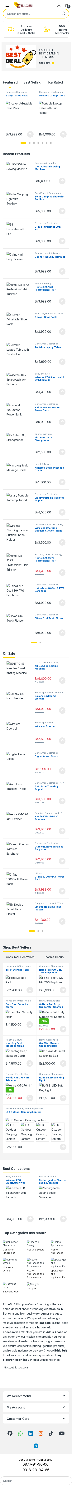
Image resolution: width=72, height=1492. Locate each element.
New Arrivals (45, 1000)
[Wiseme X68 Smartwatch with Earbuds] (19, 384)
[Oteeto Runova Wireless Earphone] (19, 853)
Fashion (39, 554)
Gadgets (39, 903)
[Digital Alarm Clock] (19, 763)
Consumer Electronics (51, 92)
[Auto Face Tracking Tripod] (19, 793)
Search (63, 13)
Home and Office (54, 313)
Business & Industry (45, 163)
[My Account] (59, 5)
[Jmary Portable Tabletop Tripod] (19, 504)
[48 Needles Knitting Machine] (19, 672)
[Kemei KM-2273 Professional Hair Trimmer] (19, 564)
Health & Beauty (52, 253)
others (38, 873)
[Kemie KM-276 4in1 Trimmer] (19, 823)
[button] (23, 143)
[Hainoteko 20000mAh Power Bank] (19, 414)
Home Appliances (44, 692)
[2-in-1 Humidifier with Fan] (19, 233)
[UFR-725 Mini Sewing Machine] (19, 173)
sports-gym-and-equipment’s (44, 435)
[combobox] (30, 13)
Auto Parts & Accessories (48, 193)
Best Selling (32, 82)
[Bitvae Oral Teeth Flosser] (19, 625)
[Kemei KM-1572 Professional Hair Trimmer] (19, 294)
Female (39, 253)
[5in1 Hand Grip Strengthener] (19, 444)
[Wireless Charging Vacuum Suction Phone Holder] (19, 534)
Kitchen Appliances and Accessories (50, 693)
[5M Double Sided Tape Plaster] (19, 913)
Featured (10, 82)
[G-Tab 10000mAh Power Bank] (19, 883)
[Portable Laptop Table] (19, 354)
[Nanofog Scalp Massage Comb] (19, 474)
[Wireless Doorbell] (19, 733)
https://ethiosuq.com (15, 1367)
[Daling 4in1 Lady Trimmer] (19, 263)
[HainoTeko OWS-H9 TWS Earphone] (19, 595)
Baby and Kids (42, 373)
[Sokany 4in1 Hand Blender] (19, 703)
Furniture (10, 92)
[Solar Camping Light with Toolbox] (19, 203)
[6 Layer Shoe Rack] (19, 324)
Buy (30, 134)
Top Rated (55, 82)
